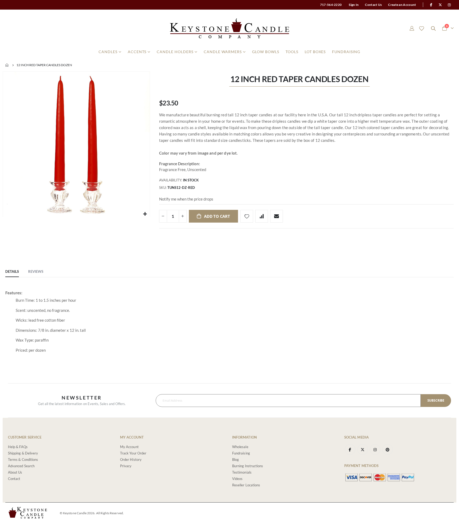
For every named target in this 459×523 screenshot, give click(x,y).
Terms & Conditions (23, 459)
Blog (235, 459)
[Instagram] (449, 5)
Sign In (354, 5)
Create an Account (402, 5)
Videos (237, 479)
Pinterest (387, 449)
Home (7, 65)
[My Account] (412, 28)
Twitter (362, 449)
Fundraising (241, 453)
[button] (145, 214)
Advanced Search (21, 466)
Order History (131, 459)
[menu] (229, 52)
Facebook (350, 449)
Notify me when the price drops (186, 199)
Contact (14, 479)
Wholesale (240, 447)
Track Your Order (133, 453)
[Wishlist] (421, 28)
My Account (129, 447)
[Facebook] (431, 5)
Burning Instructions (247, 466)
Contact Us (373, 5)
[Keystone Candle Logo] (229, 28)
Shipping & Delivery (23, 453)
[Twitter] (440, 5)
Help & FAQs (18, 447)
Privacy (125, 466)
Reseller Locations (246, 485)
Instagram (375, 449)
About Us (15, 472)
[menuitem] (110, 52)
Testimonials (242, 472)
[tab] (12, 271)
